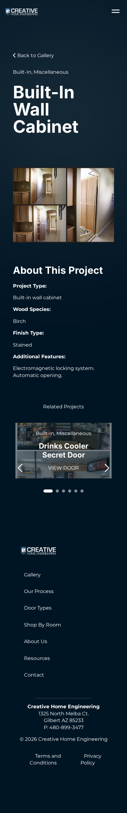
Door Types (37, 608)
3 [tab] (63, 491)
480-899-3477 (66, 727)
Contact (34, 675)
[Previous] (20, 467)
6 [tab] (82, 491)
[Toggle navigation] (115, 12)
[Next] (107, 467)
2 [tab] (57, 491)
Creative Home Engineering (73, 739)
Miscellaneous (51, 72)
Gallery (32, 575)
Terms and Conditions (45, 759)
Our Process (39, 591)
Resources (37, 658)
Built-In (22, 72)
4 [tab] (69, 491)
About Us (35, 641)
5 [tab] (75, 491)
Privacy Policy (90, 759)
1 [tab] (48, 491)
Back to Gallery (35, 55)
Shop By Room (42, 625)
